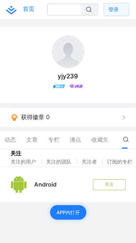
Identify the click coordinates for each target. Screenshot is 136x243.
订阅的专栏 (120, 161)
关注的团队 (59, 161)
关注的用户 (24, 161)
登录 (113, 9)
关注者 (90, 161)
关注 (109, 184)
